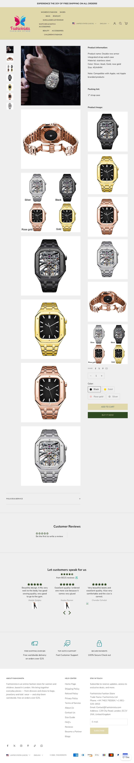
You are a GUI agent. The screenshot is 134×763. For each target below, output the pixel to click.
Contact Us (70, 712)
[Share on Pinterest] (103, 368)
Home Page (70, 684)
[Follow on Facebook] (7, 745)
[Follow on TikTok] (35, 745)
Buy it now (108, 415)
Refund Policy (71, 693)
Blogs (67, 736)
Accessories (57, 31)
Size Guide (70, 717)
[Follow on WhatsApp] (41, 745)
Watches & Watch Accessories (47, 25)
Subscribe (99, 730)
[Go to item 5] (10, 87)
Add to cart (107, 406)
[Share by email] (106, 368)
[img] (67, 574)
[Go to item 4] (10, 77)
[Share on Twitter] (99, 368)
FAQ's (68, 722)
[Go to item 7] (10, 106)
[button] (65, 613)
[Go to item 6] (10, 96)
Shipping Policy (72, 688)
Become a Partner (73, 731)
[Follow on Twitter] (14, 745)
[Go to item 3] (10, 68)
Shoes (62, 12)
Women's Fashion (49, 12)
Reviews (69, 726)
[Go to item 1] (10, 49)
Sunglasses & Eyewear (53, 20)
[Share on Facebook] (95, 368)
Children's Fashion (53, 35)
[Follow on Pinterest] (28, 745)
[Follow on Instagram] (21, 745)
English (103, 23)
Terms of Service (73, 703)
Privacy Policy (71, 698)
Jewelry (57, 16)
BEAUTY (46, 31)
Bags (48, 16)
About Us (69, 707)
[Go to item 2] (10, 59)
